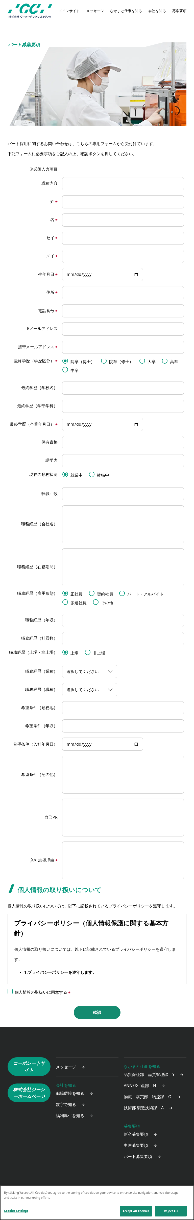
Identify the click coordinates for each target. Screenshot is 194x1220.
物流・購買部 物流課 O (148, 1096)
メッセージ (95, 11)
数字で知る (66, 1104)
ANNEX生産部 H (140, 1085)
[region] (97, 1202)
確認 (97, 1012)
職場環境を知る (70, 1093)
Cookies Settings (16, 1211)
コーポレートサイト (29, 1066)
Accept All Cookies (136, 1211)
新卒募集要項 (136, 1134)
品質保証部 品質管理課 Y (149, 1074)
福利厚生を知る (70, 1115)
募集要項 (132, 1126)
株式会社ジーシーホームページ (29, 1092)
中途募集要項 (136, 1145)
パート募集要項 (138, 1156)
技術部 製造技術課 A (144, 1107)
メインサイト (69, 11)
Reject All (171, 1211)
